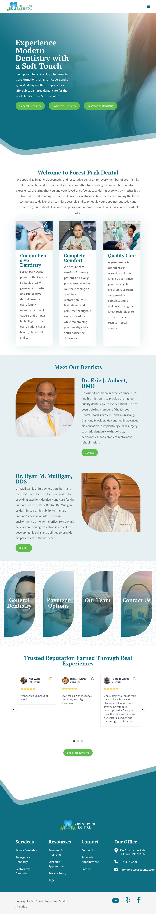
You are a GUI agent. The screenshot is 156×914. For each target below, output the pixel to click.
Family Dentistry (26, 850)
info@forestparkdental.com (138, 869)
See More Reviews (78, 752)
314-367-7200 (128, 862)
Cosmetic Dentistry (64, 106)
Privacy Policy (57, 873)
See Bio (89, 452)
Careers (87, 869)
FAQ (51, 880)
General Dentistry (30, 106)
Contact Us (89, 850)
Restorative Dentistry (100, 106)
